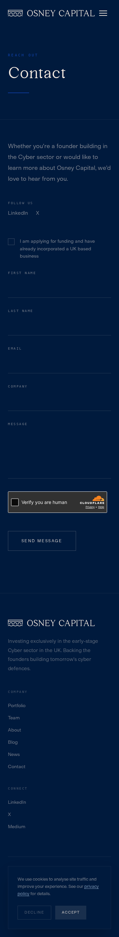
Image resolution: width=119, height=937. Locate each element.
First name (22, 273)
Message (18, 424)
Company (18, 386)
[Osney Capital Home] (51, 13)
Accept (71, 912)
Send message (41, 541)
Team (14, 718)
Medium (16, 826)
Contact (16, 766)
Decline (34, 912)
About (14, 730)
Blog (13, 742)
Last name (20, 311)
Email (15, 348)
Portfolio (16, 705)
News (14, 754)
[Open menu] (103, 13)
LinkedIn (18, 213)
